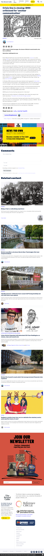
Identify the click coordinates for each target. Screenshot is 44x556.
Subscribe (31, 297)
